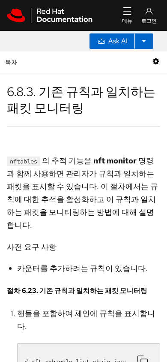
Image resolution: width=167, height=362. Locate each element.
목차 (12, 62)
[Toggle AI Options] (143, 41)
